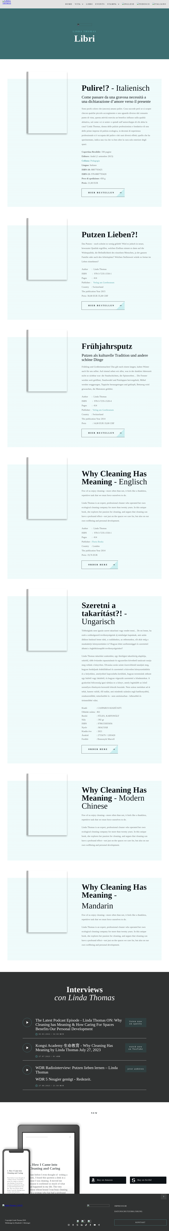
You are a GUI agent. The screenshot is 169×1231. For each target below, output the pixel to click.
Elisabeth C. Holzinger (22, 1223)
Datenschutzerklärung (128, 1211)
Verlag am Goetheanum (103, 282)
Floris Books (97, 541)
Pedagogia (91, 161)
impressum (120, 1206)
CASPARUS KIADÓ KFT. (110, 708)
